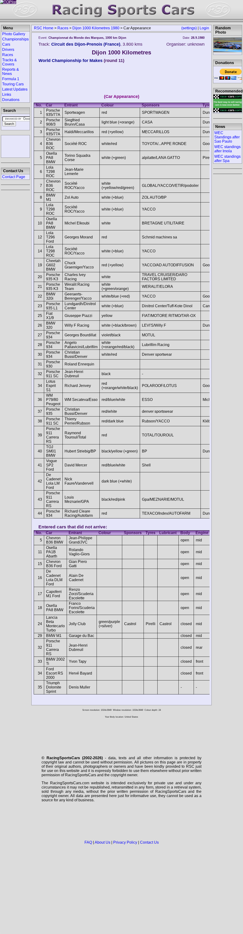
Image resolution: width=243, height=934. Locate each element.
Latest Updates (15, 89)
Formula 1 (10, 79)
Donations (10, 100)
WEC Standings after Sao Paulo (227, 137)
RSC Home (43, 28)
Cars (6, 44)
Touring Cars (13, 84)
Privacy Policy (125, 842)
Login (204, 28)
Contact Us (149, 842)
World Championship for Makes (70, 60)
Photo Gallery (13, 34)
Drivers (8, 50)
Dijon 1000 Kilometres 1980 (95, 28)
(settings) (189, 28)
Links (6, 94)
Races (62, 28)
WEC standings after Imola (227, 149)
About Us (102, 842)
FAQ (88, 842)
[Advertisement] (15, 146)
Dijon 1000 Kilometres (121, 52)
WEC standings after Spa (227, 158)
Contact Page (13, 177)
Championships (15, 39)
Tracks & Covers (9, 62)
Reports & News (10, 71)
